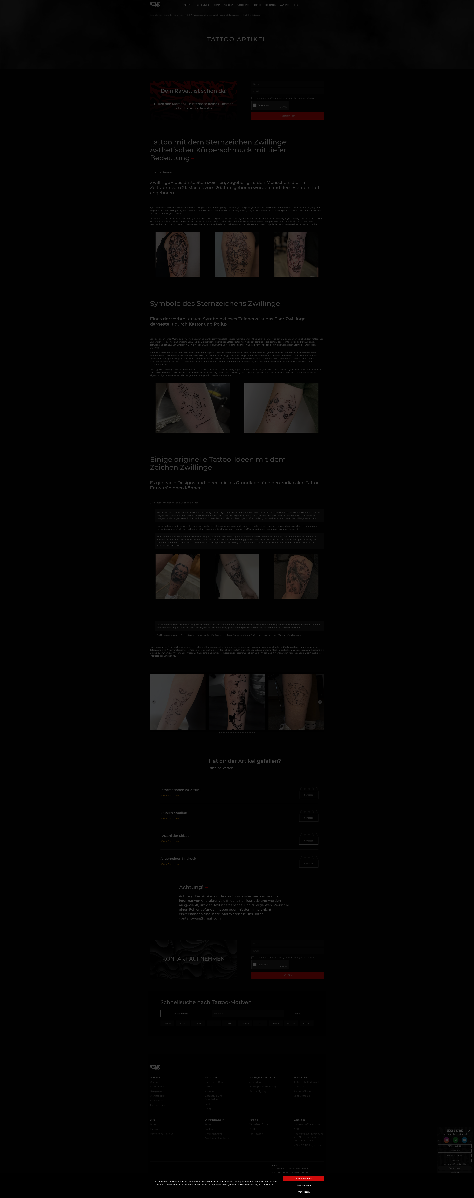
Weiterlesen (304, 1192)
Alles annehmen (304, 1178)
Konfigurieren (304, 1185)
